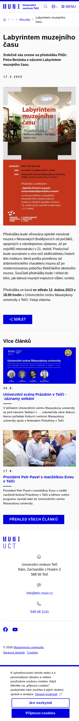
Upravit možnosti (46, 694)
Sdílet (20, 319)
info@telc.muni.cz (39, 593)
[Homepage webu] (21, 6)
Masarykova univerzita (29, 647)
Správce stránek (14, 652)
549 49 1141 (39, 612)
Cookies (32, 652)
